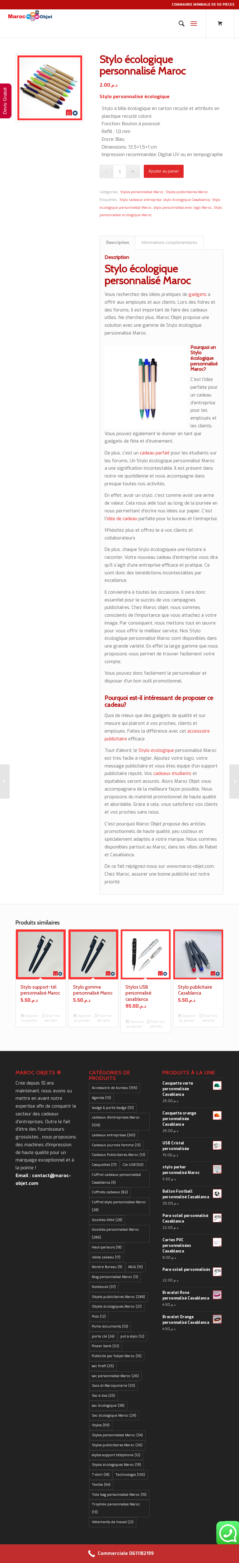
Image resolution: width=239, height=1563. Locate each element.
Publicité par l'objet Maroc (117, 1356)
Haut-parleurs (107, 1247)
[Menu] (193, 23)
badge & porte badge (113, 1107)
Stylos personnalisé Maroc (142, 192)
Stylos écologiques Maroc (116, 1464)
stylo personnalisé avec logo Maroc (183, 207)
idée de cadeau (122, 518)
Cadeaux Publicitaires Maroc (118, 1154)
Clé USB (133, 1164)
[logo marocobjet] (30, 24)
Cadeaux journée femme (116, 1145)
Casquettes (104, 1164)
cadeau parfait (155, 453)
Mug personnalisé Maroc (115, 1277)
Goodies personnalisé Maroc (115, 1233)
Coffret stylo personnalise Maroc (119, 1206)
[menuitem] (178, 24)
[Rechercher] (178, 24)
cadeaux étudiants (172, 773)
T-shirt (101, 1474)
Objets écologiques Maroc (117, 1306)
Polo (99, 1316)
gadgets (198, 294)
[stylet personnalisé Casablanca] (234, 781)
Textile (101, 1484)
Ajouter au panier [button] (30, 1018)
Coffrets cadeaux (110, 1192)
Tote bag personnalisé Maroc (119, 1494)
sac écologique (108, 1405)
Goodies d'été (107, 1220)
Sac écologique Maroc (114, 1415)
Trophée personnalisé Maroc (116, 1508)
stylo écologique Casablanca (186, 199)
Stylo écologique (156, 750)
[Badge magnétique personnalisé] (5, 781)
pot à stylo (132, 1336)
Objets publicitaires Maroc (118, 1297)
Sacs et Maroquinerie (113, 1385)
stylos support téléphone (116, 1455)
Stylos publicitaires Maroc (187, 192)
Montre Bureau (107, 1267)
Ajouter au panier (163, 171)
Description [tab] (117, 242)
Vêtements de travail (113, 1522)
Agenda (101, 1097)
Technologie (130, 1474)
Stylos (101, 1425)
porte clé (103, 1336)
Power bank (105, 1346)
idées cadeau (106, 1257)
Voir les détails (52, 1018)
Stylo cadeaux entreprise (141, 199)
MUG (135, 1267)
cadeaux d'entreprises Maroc (116, 1121)
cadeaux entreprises (113, 1135)
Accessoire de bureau (114, 1088)
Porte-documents (110, 1326)
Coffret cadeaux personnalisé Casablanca (116, 1178)
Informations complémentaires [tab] (169, 242)
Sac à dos (103, 1395)
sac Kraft (103, 1366)
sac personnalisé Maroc (115, 1376)
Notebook (104, 1287)
